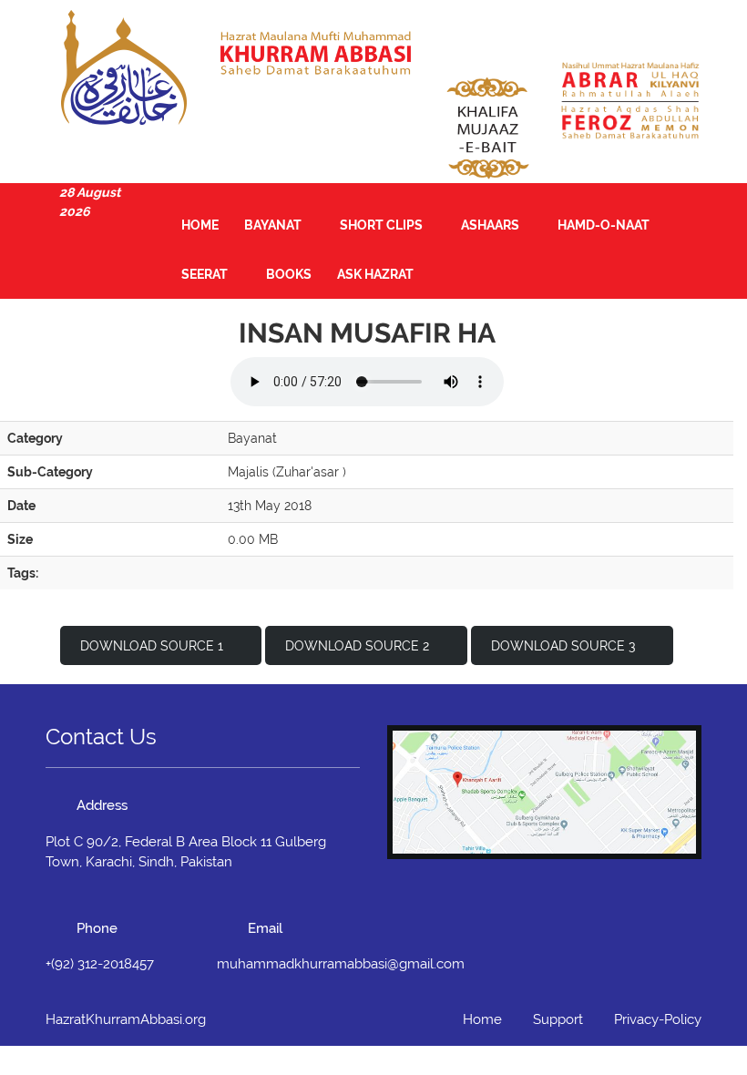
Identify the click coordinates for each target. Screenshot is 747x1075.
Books (289, 274)
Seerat (205, 274)
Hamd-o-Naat (605, 225)
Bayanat (274, 225)
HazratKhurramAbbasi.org (126, 1019)
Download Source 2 (357, 646)
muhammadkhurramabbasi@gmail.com (341, 964)
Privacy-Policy (657, 1019)
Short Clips (382, 225)
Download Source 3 (563, 646)
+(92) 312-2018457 (100, 964)
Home (200, 225)
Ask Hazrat (375, 274)
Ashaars (491, 225)
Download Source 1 (151, 646)
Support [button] (558, 1019)
